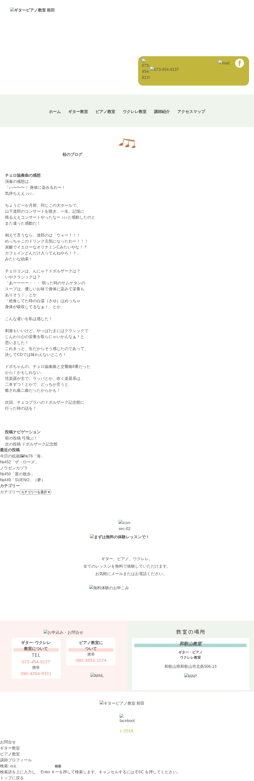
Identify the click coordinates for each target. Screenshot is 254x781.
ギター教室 (78, 111)
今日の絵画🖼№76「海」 (22, 456)
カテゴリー (10, 492)
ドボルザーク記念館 (31, 444)
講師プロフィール (16, 760)
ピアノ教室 (105, 111)
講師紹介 (162, 111)
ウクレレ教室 (135, 111)
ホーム (55, 111)
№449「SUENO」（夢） (22, 480)
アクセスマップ (191, 111)
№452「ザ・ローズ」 (19, 462)
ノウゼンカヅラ (14, 468)
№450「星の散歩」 (17, 474)
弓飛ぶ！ (21, 438)
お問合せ (8, 742)
